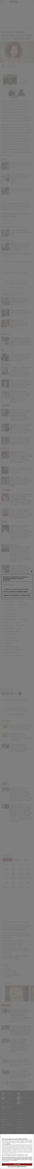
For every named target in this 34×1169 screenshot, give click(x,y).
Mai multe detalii (7, 1143)
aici (19, 1149)
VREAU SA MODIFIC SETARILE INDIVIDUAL (17, 1166)
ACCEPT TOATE (17, 1164)
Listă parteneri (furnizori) (5, 1161)
